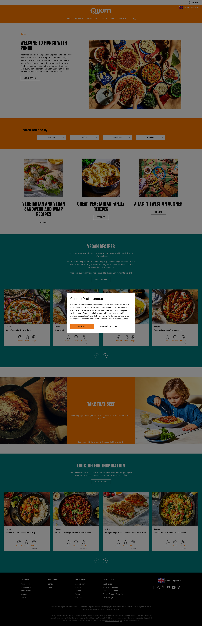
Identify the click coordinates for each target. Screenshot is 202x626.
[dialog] (101, 313)
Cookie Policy (122, 319)
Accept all (82, 326)
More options (105, 326)
